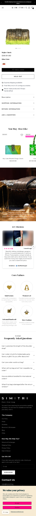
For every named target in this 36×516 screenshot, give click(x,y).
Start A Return (6, 451)
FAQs (3, 433)
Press (3, 421)
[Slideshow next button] (33, 246)
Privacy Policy (6, 448)
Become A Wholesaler (8, 427)
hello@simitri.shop (7, 484)
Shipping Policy (6, 445)
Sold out (18, 76)
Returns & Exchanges (8, 442)
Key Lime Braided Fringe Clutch (13, 158)
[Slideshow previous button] (2, 246)
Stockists (4, 424)
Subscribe (8, 472)
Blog (3, 430)
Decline (17, 507)
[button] (32, 8)
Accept (17, 503)
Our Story (5, 418)
